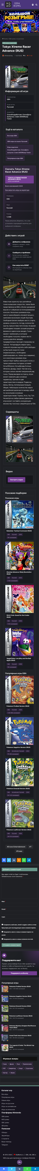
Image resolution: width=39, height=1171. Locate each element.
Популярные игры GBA (15, 158)
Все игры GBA (12, 135)
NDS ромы (5, 1119)
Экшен (13, 1073)
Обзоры (4, 1132)
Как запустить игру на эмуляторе (17, 190)
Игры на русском (8, 1103)
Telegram (5, 1145)
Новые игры (6, 1100)
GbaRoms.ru (20, 1155)
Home (5, 39)
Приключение (27, 1064)
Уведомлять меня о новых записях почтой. (18, 939)
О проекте (5, 1138)
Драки (12, 1064)
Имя (4, 901)
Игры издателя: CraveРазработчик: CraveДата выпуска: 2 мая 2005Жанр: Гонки (19, 149)
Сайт (3, 917)
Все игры (5, 1094)
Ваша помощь (6, 1141)
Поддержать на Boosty (19, 973)
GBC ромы (5, 1122)
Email (4, 909)
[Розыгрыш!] (19, 21)
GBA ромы (5, 1116)
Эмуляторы (6, 1135)
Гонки (19, 851)
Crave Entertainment (16, 847)
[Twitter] (9, 860)
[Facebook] (4, 860)
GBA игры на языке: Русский (17, 141)
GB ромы (5, 1125)
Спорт (21, 1068)
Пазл (18, 1064)
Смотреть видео (16, 480)
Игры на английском (9, 1106)
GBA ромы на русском (16, 39)
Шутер (5, 1073)
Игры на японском (8, 1109)
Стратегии (29, 1068)
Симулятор (12, 1068)
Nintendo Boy (9, 55)
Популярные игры (8, 1097)
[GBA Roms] (13, 4)
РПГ (4, 1068)
